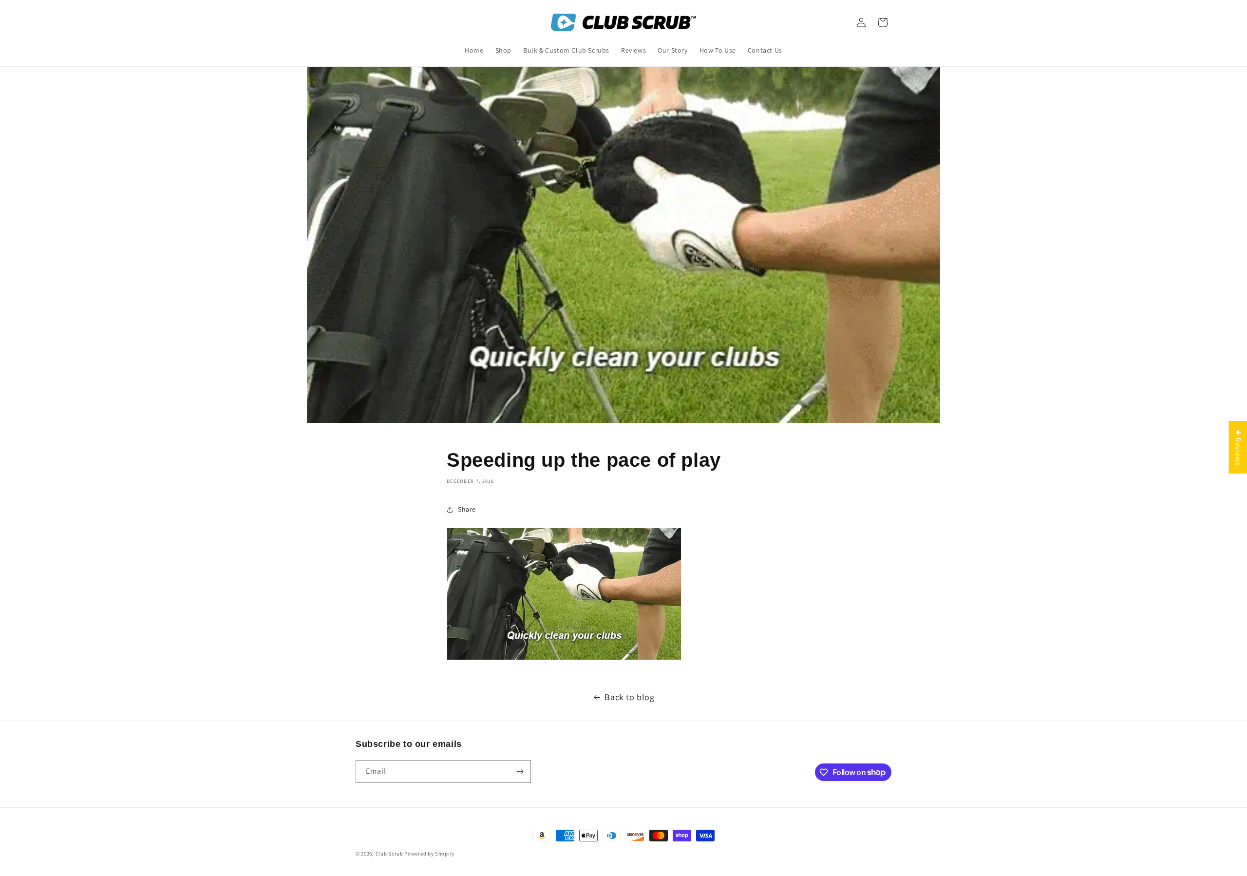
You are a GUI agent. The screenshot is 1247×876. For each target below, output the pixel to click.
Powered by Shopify (429, 853)
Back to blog (629, 697)
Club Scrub (389, 853)
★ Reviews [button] (1238, 447)
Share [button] (467, 509)
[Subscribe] (519, 771)
